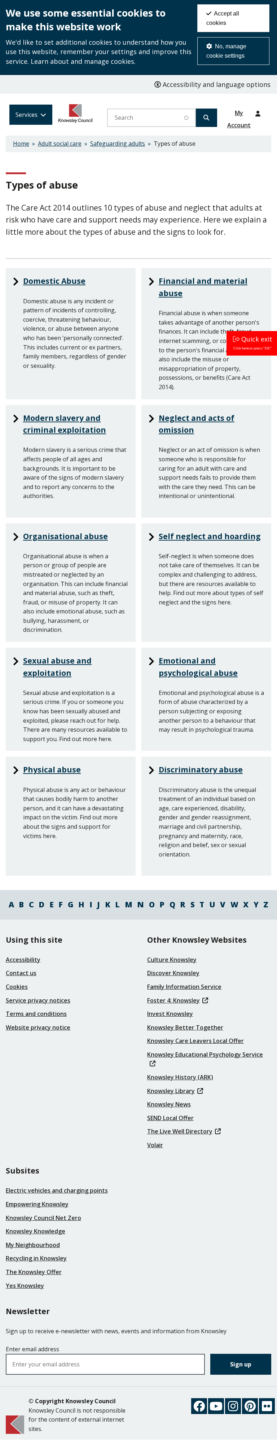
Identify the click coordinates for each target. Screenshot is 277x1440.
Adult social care (60, 143)
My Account (239, 115)
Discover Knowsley (173, 973)
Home (21, 143)
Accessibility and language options (216, 84)
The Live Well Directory (179, 1131)
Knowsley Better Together (185, 1027)
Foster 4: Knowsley (173, 1000)
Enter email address (32, 1349)
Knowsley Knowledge (35, 1231)
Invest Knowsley (170, 1014)
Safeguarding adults (117, 143)
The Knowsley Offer (34, 1272)
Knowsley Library (171, 1091)
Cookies (17, 987)
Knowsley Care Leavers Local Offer (195, 1041)
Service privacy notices (38, 1000)
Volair (155, 1145)
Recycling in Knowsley (36, 1258)
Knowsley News (169, 1104)
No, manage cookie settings (226, 51)
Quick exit (256, 339)
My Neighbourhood (33, 1245)
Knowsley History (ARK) (180, 1077)
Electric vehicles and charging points (57, 1190)
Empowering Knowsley (37, 1204)
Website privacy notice (38, 1027)
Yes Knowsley (25, 1286)
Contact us (21, 973)
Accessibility (23, 960)
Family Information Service (184, 987)
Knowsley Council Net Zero (43, 1218)
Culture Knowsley (172, 960)
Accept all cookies (222, 18)
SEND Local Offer (170, 1118)
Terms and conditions (36, 1014)
